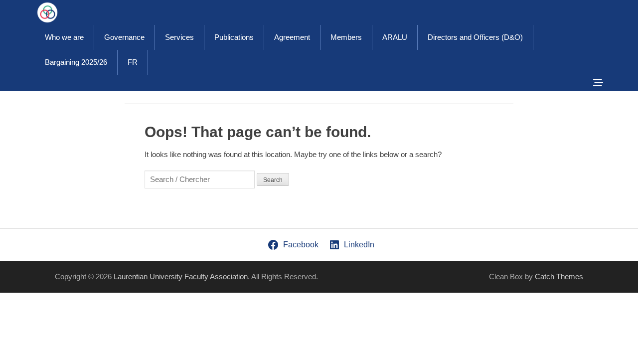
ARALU (394, 37)
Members (346, 37)
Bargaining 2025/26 (76, 62)
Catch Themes (559, 276)
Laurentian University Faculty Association (181, 276)
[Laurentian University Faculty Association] (47, 12)
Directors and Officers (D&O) (475, 37)
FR (133, 62)
